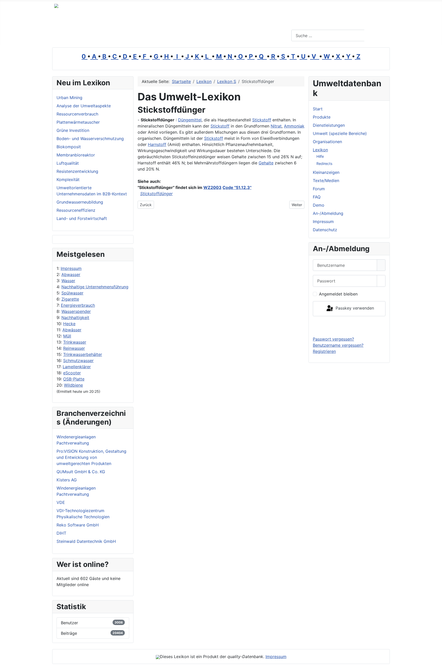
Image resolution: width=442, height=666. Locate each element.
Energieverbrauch (78, 305)
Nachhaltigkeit (75, 317)
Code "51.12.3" (237, 187)
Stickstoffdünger (156, 193)
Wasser (68, 280)
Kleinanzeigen (326, 172)
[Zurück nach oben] (435, 659)
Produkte (321, 117)
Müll (67, 336)
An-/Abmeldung (328, 213)
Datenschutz (325, 229)
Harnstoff (157, 144)
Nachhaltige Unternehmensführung (94, 286)
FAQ (317, 196)
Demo (318, 205)
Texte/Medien (326, 180)
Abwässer (71, 329)
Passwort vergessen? (333, 339)
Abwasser (70, 274)
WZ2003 (212, 187)
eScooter (72, 372)
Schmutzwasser (78, 360)
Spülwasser (72, 292)
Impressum (71, 268)
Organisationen (327, 141)
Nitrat (276, 126)
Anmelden (349, 326)
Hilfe (320, 156)
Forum (319, 188)
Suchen (376, 35)
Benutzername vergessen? (338, 345)
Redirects (324, 163)
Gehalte (266, 162)
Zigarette (70, 299)
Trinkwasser (74, 342)
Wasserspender (76, 311)
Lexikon (320, 149)
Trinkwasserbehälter (82, 354)
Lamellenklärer (77, 366)
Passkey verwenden (354, 308)
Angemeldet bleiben (338, 294)
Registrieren (324, 351)
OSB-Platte (73, 379)
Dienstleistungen (329, 125)
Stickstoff (261, 119)
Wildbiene (73, 385)
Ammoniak (294, 126)
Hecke (69, 323)
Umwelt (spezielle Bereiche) (340, 133)
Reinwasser (74, 348)
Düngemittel (190, 119)
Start (318, 108)
